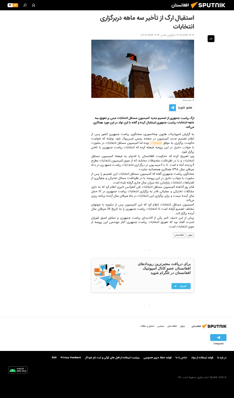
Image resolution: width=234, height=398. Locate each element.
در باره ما (221, 357)
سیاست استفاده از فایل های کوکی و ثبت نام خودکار (112, 357)
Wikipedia (187, 101)
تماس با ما (181, 357)
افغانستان (179, 235)
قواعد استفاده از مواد (202, 357)
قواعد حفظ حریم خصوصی (157, 357)
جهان (190, 235)
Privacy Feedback (71, 357)
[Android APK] (18, 371)
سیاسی (160, 326)
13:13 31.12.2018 (185, 35)
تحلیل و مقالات (147, 326)
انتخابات (156, 143)
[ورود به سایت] (33, 5)
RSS (54, 357)
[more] (211, 38)
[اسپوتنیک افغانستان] (209, 10)
